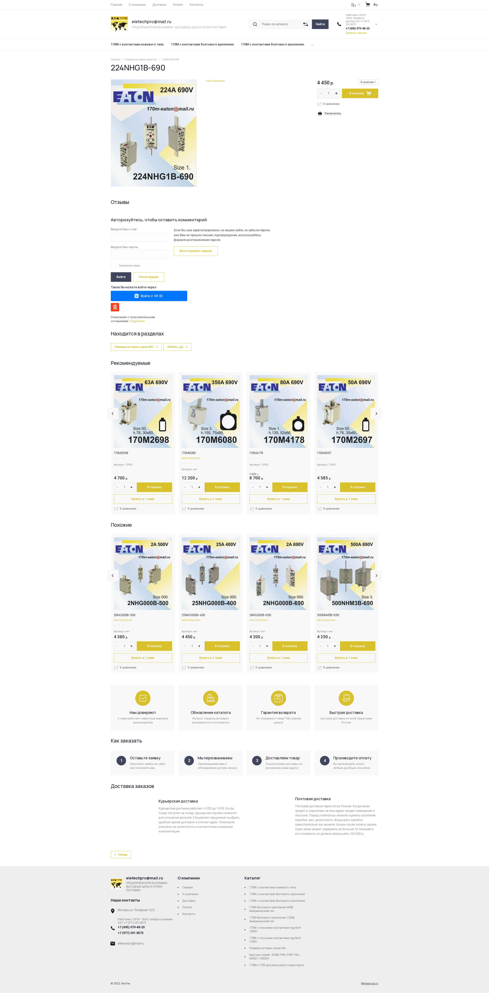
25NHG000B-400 (193, 615)
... (312, 44)
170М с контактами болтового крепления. (202, 44)
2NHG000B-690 (260, 615)
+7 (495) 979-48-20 (357, 28)
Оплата (187, 907)
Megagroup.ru (369, 983)
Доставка (188, 901)
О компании (190, 894)
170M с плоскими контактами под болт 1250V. (275, 939)
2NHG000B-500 (124, 615)
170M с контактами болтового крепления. (272, 44)
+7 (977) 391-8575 (130, 933)
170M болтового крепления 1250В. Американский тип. (272, 919)
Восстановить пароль (196, 251)
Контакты (188, 914)
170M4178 (256, 453)
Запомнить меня (129, 265)
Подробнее (137, 321)
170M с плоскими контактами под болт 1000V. (275, 929)
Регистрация (148, 277)
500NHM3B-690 (328, 615)
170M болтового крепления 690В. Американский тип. (271, 909)
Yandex (115, 307)
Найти (320, 24)
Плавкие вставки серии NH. (141, 59)
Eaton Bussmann (215, 80)
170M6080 (189, 453)
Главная (115, 59)
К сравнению (331, 103)
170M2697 (324, 453)
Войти (121, 277)
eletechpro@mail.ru (151, 21)
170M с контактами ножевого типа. (137, 44)
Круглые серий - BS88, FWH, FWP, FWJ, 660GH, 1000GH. (274, 956)
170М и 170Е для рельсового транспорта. (276, 965)
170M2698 (121, 453)
